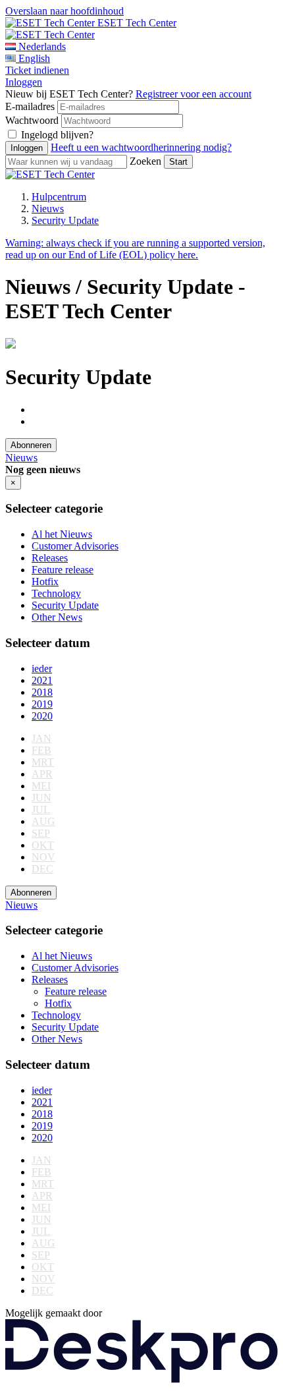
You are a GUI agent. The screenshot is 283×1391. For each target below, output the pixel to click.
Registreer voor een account (193, 93)
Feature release (62, 569)
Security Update (65, 220)
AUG (43, 821)
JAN (41, 738)
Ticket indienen (37, 70)
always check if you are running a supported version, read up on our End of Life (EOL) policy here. (135, 248)
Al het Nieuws (62, 534)
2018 (42, 692)
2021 (42, 680)
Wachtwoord (32, 120)
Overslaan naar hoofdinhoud (64, 10)
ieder (42, 668)
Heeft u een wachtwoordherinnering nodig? (141, 147)
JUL (41, 809)
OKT (43, 845)
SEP (41, 833)
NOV (43, 857)
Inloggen (23, 82)
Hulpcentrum (59, 196)
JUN (41, 797)
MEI (41, 785)
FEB (41, 750)
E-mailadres (30, 106)
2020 (42, 716)
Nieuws (48, 208)
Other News (57, 617)
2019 (42, 704)
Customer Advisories (75, 546)
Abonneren (31, 445)
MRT (43, 762)
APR (42, 774)
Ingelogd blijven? (57, 134)
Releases (50, 557)
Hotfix (45, 581)
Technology (56, 593)
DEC (42, 868)
